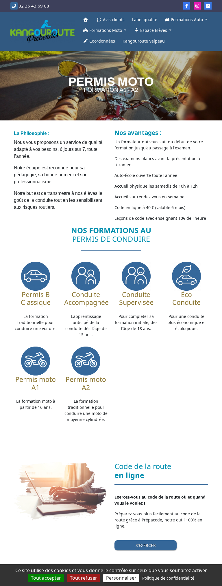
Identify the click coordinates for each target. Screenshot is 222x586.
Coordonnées (101, 41)
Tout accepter (46, 578)
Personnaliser (121, 578)
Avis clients (113, 19)
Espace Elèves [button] (153, 30)
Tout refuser (83, 578)
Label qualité (144, 19)
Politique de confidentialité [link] (168, 578)
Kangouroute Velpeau (144, 41)
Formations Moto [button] (105, 30)
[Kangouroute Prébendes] (42, 31)
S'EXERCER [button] (146, 545)
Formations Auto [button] (187, 19)
